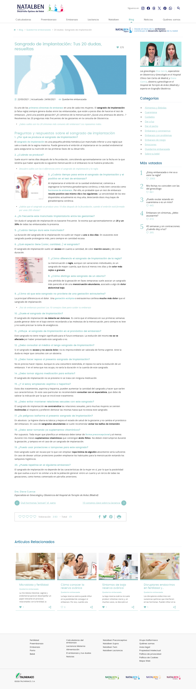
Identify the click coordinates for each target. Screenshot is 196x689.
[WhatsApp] (170, 8)
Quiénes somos (171, 20)
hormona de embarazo (60, 190)
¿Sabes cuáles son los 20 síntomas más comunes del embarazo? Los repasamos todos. (60, 124)
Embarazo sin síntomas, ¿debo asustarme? (162, 214)
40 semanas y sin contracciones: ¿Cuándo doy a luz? (163, 228)
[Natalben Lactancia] (173, 677)
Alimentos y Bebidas (155, 107)
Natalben (114, 20)
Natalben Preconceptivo (115, 640)
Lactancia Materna (75, 646)
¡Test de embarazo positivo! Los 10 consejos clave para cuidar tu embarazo (55, 307)
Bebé (32, 654)
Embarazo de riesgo (155, 139)
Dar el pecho (151, 126)
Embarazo (72, 20)
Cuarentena (151, 112)
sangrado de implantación (31, 141)
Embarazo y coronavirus (157, 130)
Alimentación (72, 650)
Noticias (148, 20)
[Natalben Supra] (132, 677)
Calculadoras (23, 20)
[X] (159, 8)
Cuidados (150, 116)
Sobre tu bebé (152, 153)
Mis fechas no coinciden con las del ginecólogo (162, 187)
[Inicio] (41, 8)
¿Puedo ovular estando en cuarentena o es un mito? (159, 201)
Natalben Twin (110, 647)
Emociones (150, 144)
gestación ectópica (65, 298)
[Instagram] (142, 8)
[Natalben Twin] (152, 677)
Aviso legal (144, 647)
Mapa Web (144, 661)
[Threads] (153, 8)
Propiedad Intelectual (150, 651)
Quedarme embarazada (38, 30)
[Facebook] (148, 8)
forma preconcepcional (97, 434)
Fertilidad (34, 640)
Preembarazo (48, 20)
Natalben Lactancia (113, 651)
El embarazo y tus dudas (78, 653)
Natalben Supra (111, 644)
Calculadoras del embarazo (74, 641)
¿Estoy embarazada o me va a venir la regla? (161, 174)
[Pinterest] (164, 8)
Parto (32, 651)
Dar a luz (149, 121)
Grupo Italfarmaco (148, 640)
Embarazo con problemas (158, 135)
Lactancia (93, 20)
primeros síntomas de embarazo (46, 107)
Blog (131, 20)
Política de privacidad (150, 654)
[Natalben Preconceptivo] (111, 677)
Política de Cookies (148, 658)
